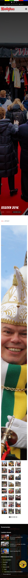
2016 (2, 221)
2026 (11, 535)
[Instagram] (14, 2)
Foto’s (8, 212)
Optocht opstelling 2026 (15, 551)
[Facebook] (11, 2)
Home (2, 212)
